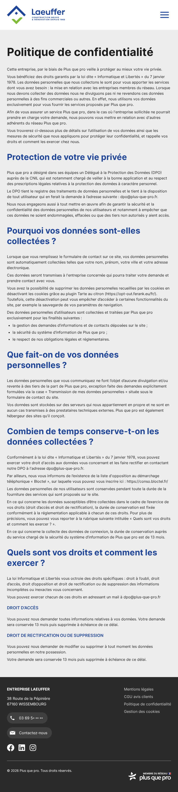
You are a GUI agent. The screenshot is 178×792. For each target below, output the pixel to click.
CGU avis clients (138, 696)
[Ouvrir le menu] (164, 14)
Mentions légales (138, 689)
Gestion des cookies (142, 711)
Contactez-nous (33, 732)
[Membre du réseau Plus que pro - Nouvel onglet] (149, 776)
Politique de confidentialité (147, 704)
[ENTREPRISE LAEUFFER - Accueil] (36, 14)
